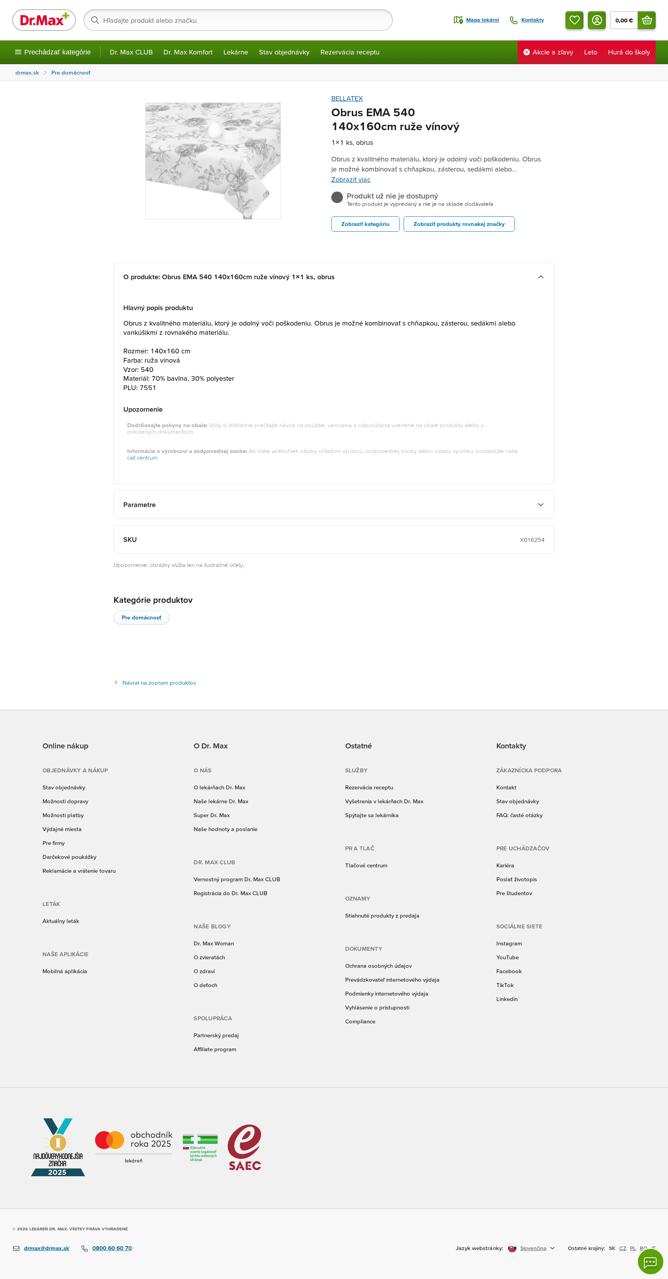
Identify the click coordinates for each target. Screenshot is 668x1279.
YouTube (507, 957)
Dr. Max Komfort (188, 52)
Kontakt (506, 787)
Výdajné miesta (62, 829)
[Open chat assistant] (650, 1261)
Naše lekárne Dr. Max (221, 801)
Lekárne (235, 52)
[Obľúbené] (574, 20)
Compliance (360, 1021)
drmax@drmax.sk (46, 1248)
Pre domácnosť (141, 617)
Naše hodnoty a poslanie (225, 829)
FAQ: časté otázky (519, 815)
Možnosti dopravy (65, 801)
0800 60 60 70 (112, 1248)
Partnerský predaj (216, 1035)
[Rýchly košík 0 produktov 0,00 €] (647, 20)
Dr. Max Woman (214, 943)
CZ (622, 1248)
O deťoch (205, 985)
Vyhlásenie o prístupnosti (377, 1007)
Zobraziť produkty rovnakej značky (459, 224)
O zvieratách (209, 957)
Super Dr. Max (212, 815)
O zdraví (204, 971)
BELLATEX (347, 98)
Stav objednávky (284, 52)
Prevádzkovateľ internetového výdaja (392, 979)
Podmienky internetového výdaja (386, 993)
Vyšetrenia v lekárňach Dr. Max (384, 801)
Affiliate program (215, 1049)
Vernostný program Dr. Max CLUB (237, 879)
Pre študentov (514, 893)
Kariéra (505, 865)
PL (633, 1248)
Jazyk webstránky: (479, 1248)
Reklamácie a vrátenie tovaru (79, 870)
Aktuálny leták (61, 921)
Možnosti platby (63, 815)
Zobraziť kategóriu (365, 224)
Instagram (509, 943)
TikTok (505, 985)
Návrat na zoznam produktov (159, 682)
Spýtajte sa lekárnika (372, 815)
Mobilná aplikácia (65, 971)
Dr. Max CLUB (131, 52)
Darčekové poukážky (69, 856)
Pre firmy (54, 843)
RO (644, 1248)
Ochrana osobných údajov (378, 965)
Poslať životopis (516, 879)
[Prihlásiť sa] (597, 20)
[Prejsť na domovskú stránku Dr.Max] (44, 20)
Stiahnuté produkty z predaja (382, 915)
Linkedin (507, 999)
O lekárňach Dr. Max (219, 787)
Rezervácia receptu (350, 52)
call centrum (142, 457)
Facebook (509, 971)
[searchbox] (238, 20)
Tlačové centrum (366, 865)
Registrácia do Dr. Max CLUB (231, 893)
